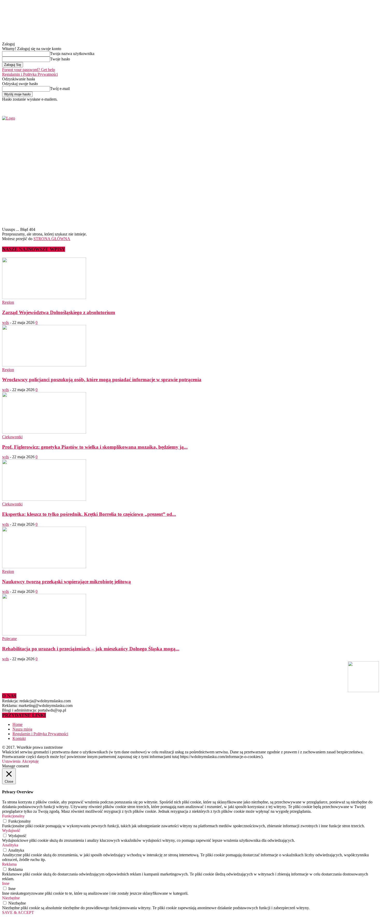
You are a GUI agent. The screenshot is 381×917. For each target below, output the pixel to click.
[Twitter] (312, 105)
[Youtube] (318, 105)
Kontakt (19, 738)
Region (8, 302)
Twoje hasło (60, 59)
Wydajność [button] (11, 830)
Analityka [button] (10, 845)
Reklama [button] (9, 864)
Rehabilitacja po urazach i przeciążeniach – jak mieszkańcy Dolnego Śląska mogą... (90, 648)
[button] (367, 212)
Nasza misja (22, 729)
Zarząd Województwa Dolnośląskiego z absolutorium (58, 312)
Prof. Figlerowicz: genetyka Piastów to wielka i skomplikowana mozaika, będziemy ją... (95, 447)
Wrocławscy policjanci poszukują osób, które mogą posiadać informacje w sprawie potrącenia (101, 379)
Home (17, 724)
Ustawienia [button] (11, 761)
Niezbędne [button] (11, 898)
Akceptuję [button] (30, 761)
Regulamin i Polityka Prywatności (30, 74)
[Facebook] (306, 105)
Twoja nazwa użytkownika (72, 53)
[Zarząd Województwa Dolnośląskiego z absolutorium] (44, 297)
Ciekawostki (12, 437)
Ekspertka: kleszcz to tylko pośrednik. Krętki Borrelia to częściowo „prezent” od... (89, 514)
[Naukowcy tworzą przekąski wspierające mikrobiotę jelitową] (44, 567)
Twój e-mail (60, 88)
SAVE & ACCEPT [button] (18, 912)
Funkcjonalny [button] (13, 816)
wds (5, 322)
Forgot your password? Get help (28, 69)
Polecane (9, 638)
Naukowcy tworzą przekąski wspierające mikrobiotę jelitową (66, 581)
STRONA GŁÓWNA (51, 239)
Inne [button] (5, 883)
